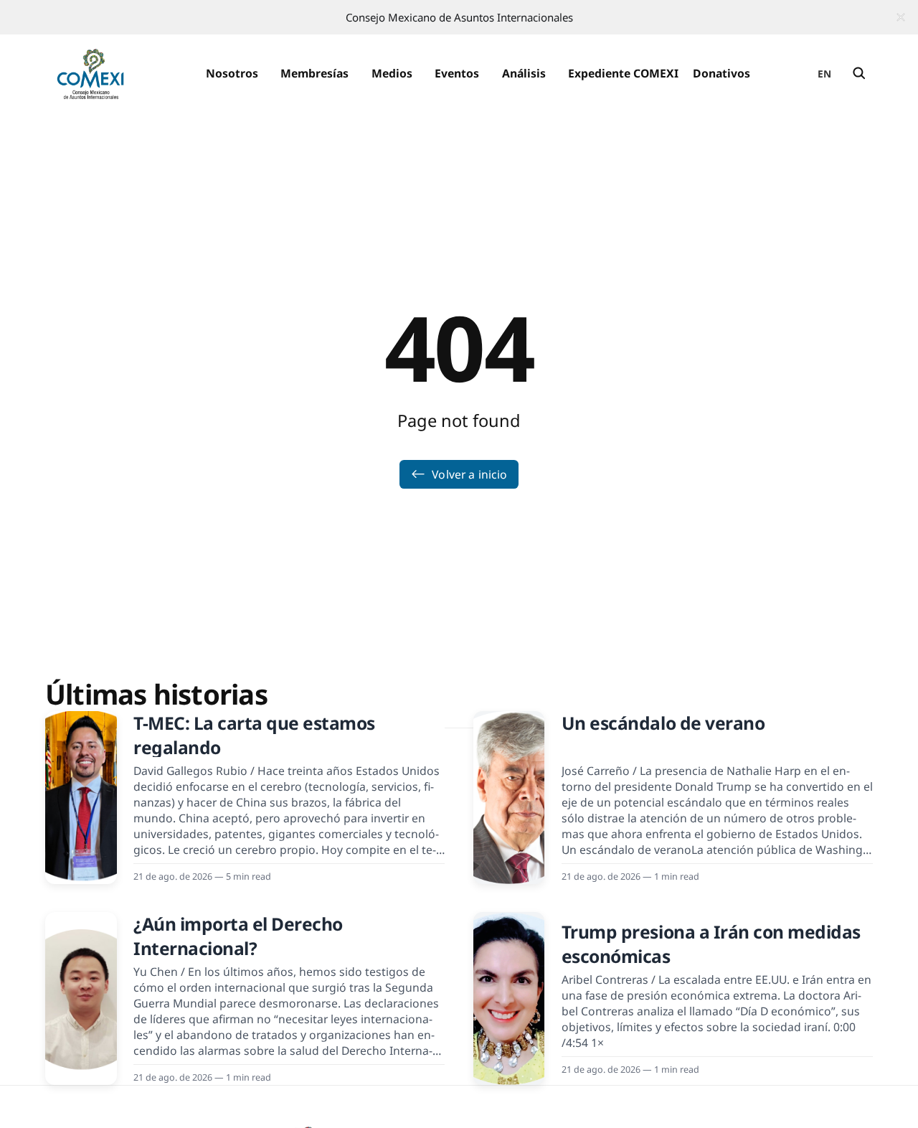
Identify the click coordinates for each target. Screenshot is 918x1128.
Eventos (457, 73)
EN (825, 73)
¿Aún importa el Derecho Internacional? (238, 936)
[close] (900, 17)
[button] (231, 74)
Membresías (314, 73)
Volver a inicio (469, 474)
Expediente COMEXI (623, 73)
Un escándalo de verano (663, 723)
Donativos (721, 73)
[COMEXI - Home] (90, 74)
